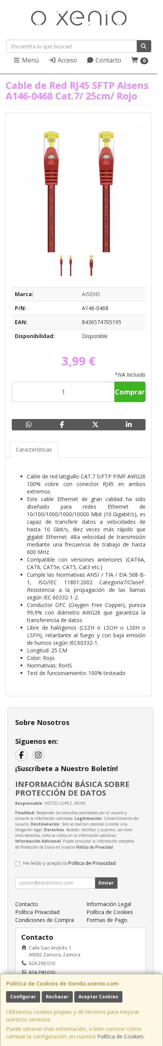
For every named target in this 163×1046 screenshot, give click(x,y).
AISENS (91, 294)
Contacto (107, 60)
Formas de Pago (106, 919)
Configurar (23, 996)
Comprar (130, 391)
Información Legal (108, 904)
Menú (29, 60)
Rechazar (57, 996)
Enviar (106, 883)
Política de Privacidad (94, 847)
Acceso (66, 60)
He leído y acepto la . (70, 863)
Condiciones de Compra (44, 919)
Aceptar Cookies (98, 996)
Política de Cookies (120, 1036)
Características (34, 449)
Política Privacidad (37, 912)
